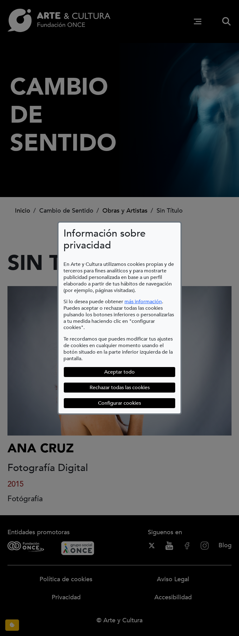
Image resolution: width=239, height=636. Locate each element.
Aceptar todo (119, 372)
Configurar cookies (137, 403)
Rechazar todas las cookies (120, 387)
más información (143, 301)
